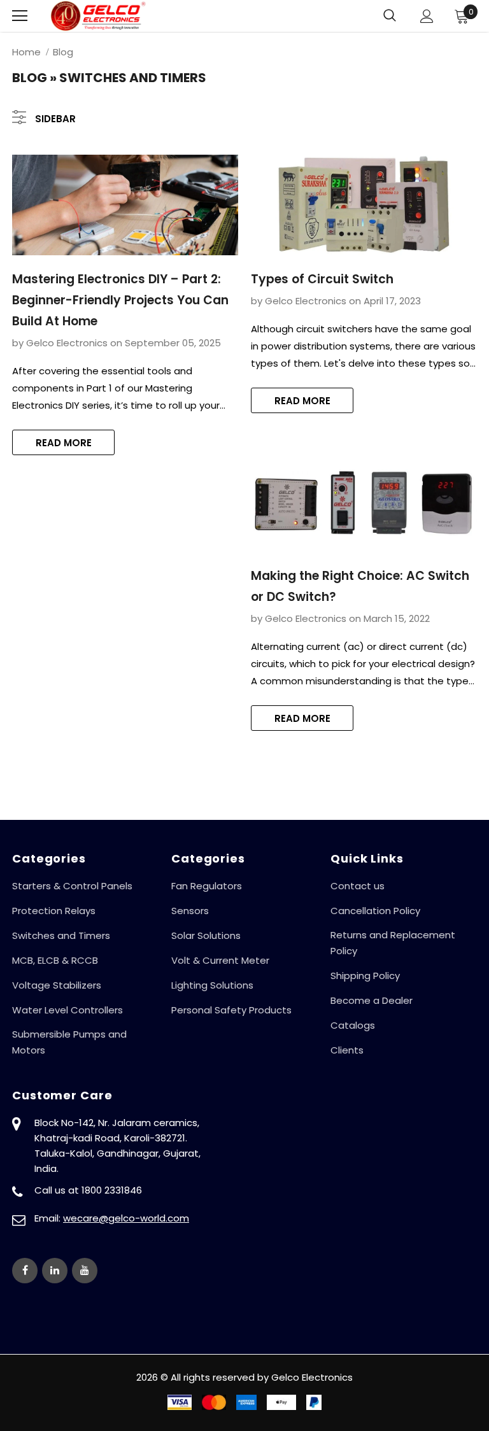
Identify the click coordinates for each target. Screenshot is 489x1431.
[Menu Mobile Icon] (19, 16)
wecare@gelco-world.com (126, 1218)
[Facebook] (25, 1270)
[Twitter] (54, 1270)
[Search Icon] (389, 16)
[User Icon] (427, 16)
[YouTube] (84, 1270)
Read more (64, 442)
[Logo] (98, 16)
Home (26, 52)
